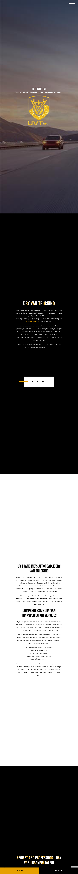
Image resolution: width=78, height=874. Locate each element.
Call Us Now (19, 871)
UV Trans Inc (39, 89)
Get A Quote (39, 381)
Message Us (58, 871)
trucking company (32, 321)
